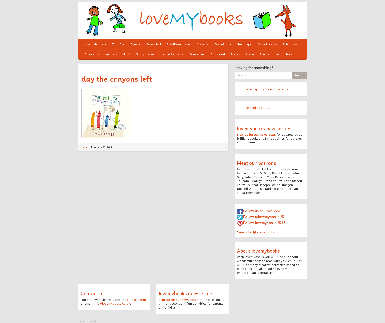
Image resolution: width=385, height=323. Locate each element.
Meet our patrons (256, 163)
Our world (218, 54)
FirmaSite (93, 321)
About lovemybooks (258, 250)
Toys (289, 54)
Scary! (235, 54)
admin (86, 147)
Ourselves (197, 54)
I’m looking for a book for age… (263, 89)
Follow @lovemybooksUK (263, 216)
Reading (243, 44)
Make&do (222, 44)
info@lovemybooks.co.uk (112, 303)
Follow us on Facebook (262, 211)
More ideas (266, 44)
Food (126, 54)
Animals (111, 54)
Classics (203, 44)
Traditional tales (179, 44)
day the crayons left (116, 78)
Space (249, 54)
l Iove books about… (256, 108)
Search (299, 75)
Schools (289, 44)
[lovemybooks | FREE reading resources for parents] (192, 20)
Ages (134, 44)
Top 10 (117, 44)
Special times (270, 54)
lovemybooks (94, 44)
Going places (145, 54)
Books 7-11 (153, 44)
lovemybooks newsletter (263, 128)
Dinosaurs (91, 54)
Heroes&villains (172, 54)
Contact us (93, 293)
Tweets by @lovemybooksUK (257, 232)
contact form (136, 300)
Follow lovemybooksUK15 (264, 222)
